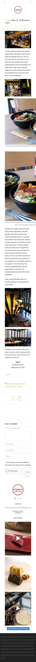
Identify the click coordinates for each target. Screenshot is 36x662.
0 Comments (22, 28)
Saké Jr (8, 375)
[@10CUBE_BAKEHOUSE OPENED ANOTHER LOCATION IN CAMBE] (18, 573)
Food (15, 26)
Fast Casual (10, 26)
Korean (26, 26)
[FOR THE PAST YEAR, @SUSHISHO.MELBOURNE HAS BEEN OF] (18, 538)
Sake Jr (15, 28)
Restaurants (8, 28)
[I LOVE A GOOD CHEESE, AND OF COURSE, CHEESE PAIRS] (18, 608)
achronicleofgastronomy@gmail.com (18, 507)
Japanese (20, 26)
